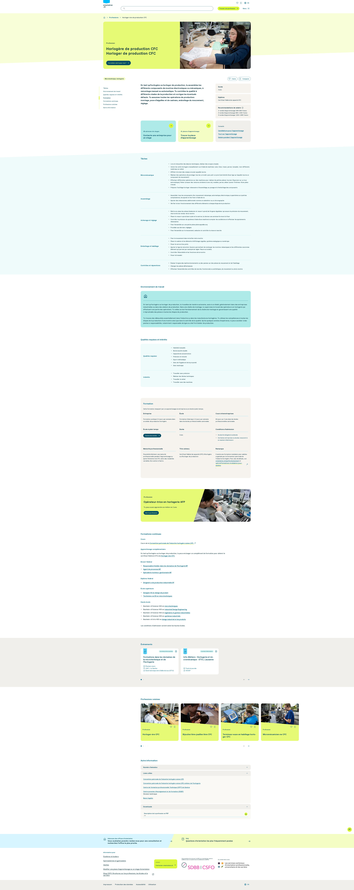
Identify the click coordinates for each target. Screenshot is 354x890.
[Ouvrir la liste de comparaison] (241, 3)
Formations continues (110, 101)
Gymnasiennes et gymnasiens (114, 861)
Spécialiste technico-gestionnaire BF (157, 572)
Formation (107, 98)
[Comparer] (175, 727)
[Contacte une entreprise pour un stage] (158, 131)
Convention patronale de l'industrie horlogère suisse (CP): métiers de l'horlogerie (171, 783)
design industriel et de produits (174, 619)
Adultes (106, 865)
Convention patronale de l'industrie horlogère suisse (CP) (163, 779)
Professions (113, 17)
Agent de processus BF (152, 569)
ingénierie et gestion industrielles (177, 613)
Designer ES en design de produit (155, 593)
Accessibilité (140, 884)
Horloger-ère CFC (168, 556)
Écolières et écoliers (111, 857)
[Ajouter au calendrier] (176, 651)
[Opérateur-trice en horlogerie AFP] (196, 505)
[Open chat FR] (349, 829)
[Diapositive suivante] (248, 679)
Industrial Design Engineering (176, 609)
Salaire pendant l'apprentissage (230, 137)
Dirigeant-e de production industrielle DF (158, 583)
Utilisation (152, 884)
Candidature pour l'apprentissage (231, 131)
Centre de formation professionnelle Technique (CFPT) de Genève (166, 787)
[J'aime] (171, 727)
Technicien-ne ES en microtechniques (157, 596)
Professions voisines (110, 104)
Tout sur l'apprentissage (227, 134)
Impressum (107, 884)
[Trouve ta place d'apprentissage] (195, 131)
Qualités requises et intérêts (112, 94)
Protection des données (124, 884)
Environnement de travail (111, 91)
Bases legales (148, 798)
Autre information (109, 107)
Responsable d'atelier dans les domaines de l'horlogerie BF (165, 566)
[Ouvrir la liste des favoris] (237, 3)
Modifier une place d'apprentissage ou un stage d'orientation (126, 869)
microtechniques (171, 606)
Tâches (105, 88)
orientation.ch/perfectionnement (227, 461)
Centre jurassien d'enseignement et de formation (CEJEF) (163, 791)
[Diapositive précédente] (244, 679)
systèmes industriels (172, 616)
